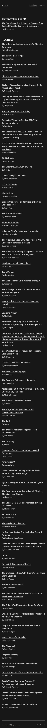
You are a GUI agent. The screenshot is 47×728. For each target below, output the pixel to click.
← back (5, 5)
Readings (33, 5)
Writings (42, 5)
